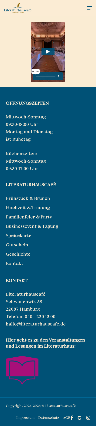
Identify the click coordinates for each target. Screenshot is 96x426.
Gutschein (17, 244)
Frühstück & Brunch (28, 198)
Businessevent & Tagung (32, 226)
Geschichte (18, 254)
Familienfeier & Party (29, 216)
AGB (66, 417)
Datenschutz (48, 417)
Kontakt (14, 263)
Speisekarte (18, 235)
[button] (89, 8)
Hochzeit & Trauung (28, 207)
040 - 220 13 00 (40, 316)
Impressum (25, 417)
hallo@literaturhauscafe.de (36, 323)
